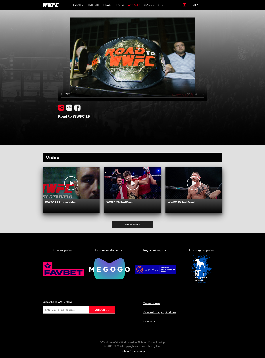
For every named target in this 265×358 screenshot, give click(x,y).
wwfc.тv (134, 4)
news (107, 4)
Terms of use (151, 303)
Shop (161, 4)
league (149, 4)
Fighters (93, 4)
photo (119, 4)
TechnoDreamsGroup (132, 351)
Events (78, 4)
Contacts (149, 321)
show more (132, 224)
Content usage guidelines (159, 312)
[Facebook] (77, 108)
